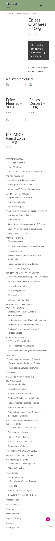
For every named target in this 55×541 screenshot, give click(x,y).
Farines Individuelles (17, 286)
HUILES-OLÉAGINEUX (16, 337)
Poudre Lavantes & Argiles (20, 490)
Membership (11, 372)
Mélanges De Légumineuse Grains (23, 367)
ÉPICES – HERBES (14, 238)
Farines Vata (13, 295)
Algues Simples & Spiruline (20, 197)
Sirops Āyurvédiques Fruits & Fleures (25, 229)
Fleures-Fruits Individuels (20, 393)
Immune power (12, 513)
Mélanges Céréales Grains (20, 184)
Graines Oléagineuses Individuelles (24, 398)
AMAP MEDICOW (14, 159)
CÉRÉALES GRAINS (15, 176)
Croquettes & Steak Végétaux (21, 463)
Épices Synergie (15, 251)
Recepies (10, 523)
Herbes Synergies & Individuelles (23, 264)
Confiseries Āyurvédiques (20, 215)
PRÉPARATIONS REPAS (17, 460)
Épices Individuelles (17, 389)
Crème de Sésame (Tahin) (19, 341)
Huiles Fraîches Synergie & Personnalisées (27, 350)
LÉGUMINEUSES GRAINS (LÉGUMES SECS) (26, 359)
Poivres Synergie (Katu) (19, 268)
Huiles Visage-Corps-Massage (22, 481)
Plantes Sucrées (15, 219)
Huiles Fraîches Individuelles (21, 345)
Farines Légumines (16, 290)
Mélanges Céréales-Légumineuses (24, 189)
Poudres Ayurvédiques (18, 437)
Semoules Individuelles (18, 300)
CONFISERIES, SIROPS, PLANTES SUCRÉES (26, 211)
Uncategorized (12, 499)
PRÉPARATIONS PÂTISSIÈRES (20, 455)
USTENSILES (12, 504)
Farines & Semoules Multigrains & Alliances (28, 276)
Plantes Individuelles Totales (21, 407)
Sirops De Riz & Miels (18, 233)
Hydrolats (12, 485)
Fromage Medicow (16, 162)
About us (10, 509)
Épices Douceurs (35, 71)
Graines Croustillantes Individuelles (24, 324)
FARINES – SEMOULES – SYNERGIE (22, 273)
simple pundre (12, 473)
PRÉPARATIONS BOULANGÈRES (21, 450)
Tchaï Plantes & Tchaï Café (20, 441)
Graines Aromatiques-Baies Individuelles (27, 320)
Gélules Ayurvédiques (18, 432)
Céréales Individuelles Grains (21, 180)
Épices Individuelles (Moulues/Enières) (26, 246)
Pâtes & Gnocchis (16, 468)
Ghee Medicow (15, 167)
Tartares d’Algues (16, 206)
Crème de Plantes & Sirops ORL (22, 427)
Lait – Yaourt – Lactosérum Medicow (25, 171)
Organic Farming (13, 518)
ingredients (11, 355)
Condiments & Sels (16, 202)
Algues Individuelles (17, 384)
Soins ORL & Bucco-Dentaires (22, 495)
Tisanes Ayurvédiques (18, 446)
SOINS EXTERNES (14, 477)
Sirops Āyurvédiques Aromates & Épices (26, 224)
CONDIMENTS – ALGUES (18, 194)
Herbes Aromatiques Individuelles (23, 402)
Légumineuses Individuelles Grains (24, 363)
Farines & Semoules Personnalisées (24, 281)
